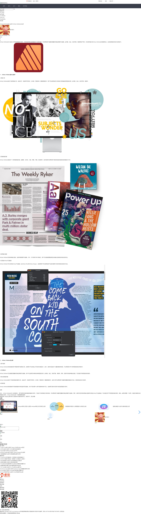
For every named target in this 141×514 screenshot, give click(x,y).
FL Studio (2, 12)
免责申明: (2, 396)
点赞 (1, 398)
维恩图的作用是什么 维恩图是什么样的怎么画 (75, 406)
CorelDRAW (2, 15)
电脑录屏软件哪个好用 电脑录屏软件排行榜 (11, 465)
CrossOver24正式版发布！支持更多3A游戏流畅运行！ (13, 457)
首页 (4, 6)
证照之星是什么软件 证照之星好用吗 (9, 462)
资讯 (9, 6)
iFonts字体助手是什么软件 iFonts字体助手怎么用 (12, 472)
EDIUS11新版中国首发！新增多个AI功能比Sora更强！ (13, 458)
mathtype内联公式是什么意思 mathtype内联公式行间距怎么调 (31, 406)
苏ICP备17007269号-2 (55, 511)
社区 (14, 6)
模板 (19, 6)
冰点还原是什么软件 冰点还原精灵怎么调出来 (11, 460)
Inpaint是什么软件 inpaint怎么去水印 (9, 450)
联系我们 (2, 482)
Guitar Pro (2, 17)
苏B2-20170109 (46, 511)
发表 (1, 431)
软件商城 (25, 6)
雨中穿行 (12, 29)
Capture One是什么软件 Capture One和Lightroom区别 (12, 447)
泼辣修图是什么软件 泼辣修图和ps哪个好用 (10, 454)
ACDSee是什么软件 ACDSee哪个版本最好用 (11, 449)
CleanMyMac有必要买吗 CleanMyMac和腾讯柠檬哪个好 (13, 463)
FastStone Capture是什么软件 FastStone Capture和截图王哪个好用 (15, 468)
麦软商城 (2, 487)
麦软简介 (2, 479)
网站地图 (2, 489)
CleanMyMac (3, 19)
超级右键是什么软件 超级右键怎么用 (121, 406)
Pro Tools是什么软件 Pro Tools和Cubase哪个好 (11, 467)
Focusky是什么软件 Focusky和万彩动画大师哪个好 (12, 470)
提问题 (1, 444)
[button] (139, 412)
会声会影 (2, 14)
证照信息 (62, 511)
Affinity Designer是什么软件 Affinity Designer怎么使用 (13, 452)
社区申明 (2, 481)
